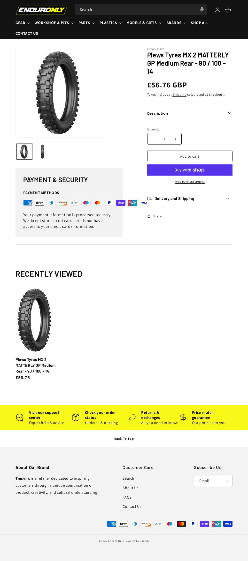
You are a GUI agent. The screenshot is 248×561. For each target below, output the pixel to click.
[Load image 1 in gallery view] (24, 151)
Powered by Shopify (137, 541)
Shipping (179, 94)
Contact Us (132, 506)
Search (128, 478)
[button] (228, 10)
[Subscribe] (226, 481)
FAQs (127, 497)
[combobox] (141, 9)
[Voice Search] (201, 9)
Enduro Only (116, 541)
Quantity (153, 129)
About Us (131, 487)
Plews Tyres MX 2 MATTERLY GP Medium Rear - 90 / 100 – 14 (36, 365)
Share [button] (157, 216)
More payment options (190, 181)
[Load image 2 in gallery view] (42, 151)
